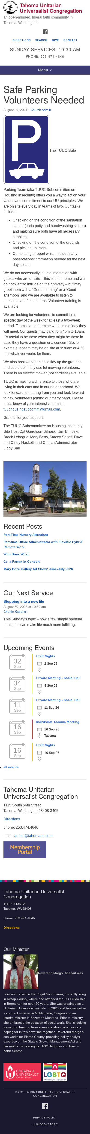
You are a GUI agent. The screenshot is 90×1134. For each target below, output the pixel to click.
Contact (70, 40)
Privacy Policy (45, 1117)
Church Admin (40, 110)
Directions (22, 40)
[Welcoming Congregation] (55, 1072)
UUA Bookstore (45, 1124)
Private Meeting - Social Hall (58, 678)
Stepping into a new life (23, 601)
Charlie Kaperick (15, 611)
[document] (45, 475)
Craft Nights (45, 656)
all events (11, 767)
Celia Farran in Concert (21, 561)
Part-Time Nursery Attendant (25, 535)
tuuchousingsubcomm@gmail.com (31, 409)
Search (41, 40)
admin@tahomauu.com (33, 836)
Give (55, 40)
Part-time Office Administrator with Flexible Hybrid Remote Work (42, 544)
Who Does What (16, 554)
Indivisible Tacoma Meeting (57, 722)
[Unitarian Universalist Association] (22, 1072)
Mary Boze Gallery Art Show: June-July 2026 (38, 569)
